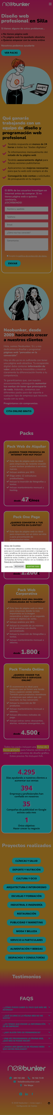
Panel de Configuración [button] (14, 562)
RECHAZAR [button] (19, 566)
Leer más (9, 566)
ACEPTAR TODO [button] (33, 566)
